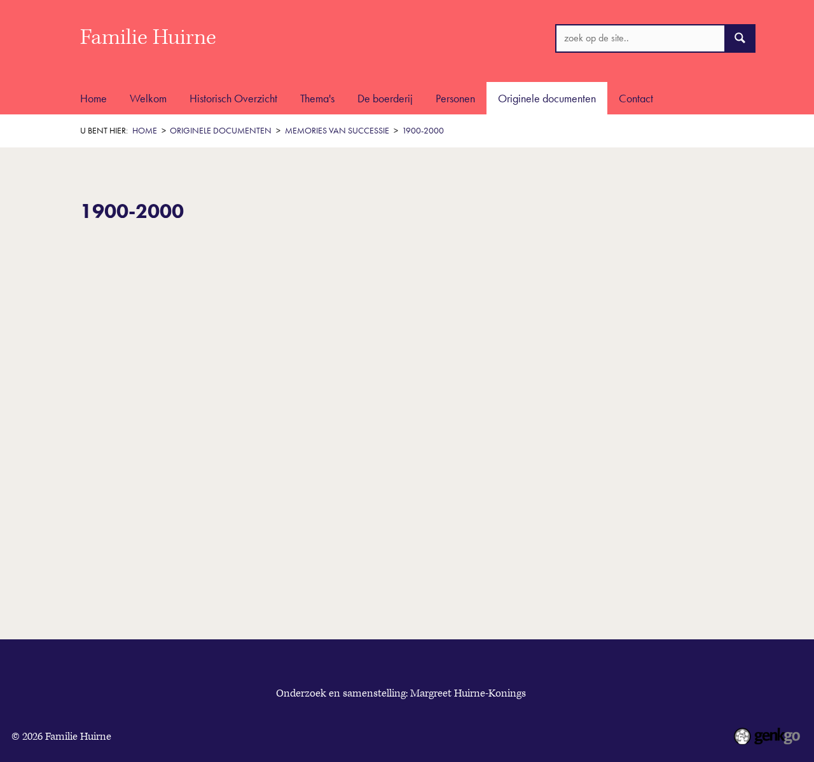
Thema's (317, 98)
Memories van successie (337, 130)
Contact (636, 98)
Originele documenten (547, 98)
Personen (455, 98)
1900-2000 (423, 130)
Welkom (148, 98)
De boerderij (385, 98)
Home (93, 98)
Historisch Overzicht (233, 98)
